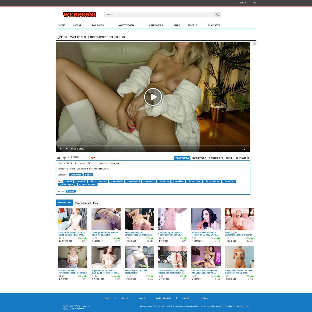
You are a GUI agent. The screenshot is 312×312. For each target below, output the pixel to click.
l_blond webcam (212, 181)
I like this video (58, 157)
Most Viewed (126, 25)
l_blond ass (149, 181)
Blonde (88, 175)
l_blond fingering (67, 184)
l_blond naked (133, 181)
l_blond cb (80, 181)
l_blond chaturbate (98, 181)
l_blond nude (117, 181)
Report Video (199, 158)
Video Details (182, 158)
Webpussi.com (84, 306)
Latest (77, 25)
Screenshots (216, 158)
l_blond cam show (87, 184)
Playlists (214, 25)
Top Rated (98, 25)
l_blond (68, 181)
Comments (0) (242, 158)
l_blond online (194, 181)
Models (192, 25)
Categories (156, 25)
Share (229, 158)
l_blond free (229, 181)
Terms (204, 298)
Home (62, 25)
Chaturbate (76, 175)
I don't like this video (64, 157)
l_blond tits (164, 181)
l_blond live (178, 181)
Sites (177, 25)
